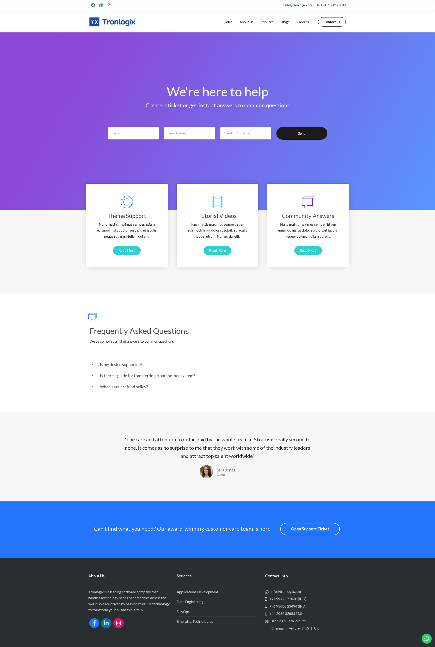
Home (228, 22)
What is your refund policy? (124, 386)
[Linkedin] (101, 5)
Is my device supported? (121, 364)
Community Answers (308, 215)
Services (267, 22)
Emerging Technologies (195, 621)
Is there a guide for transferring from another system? (147, 375)
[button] (332, 22)
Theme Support (126, 215)
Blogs (285, 22)
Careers (303, 22)
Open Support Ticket (310, 528)
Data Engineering (190, 601)
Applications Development (197, 592)
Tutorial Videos (217, 215)
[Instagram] (109, 5)
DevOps (183, 611)
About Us (247, 22)
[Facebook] (93, 5)
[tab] (217, 364)
